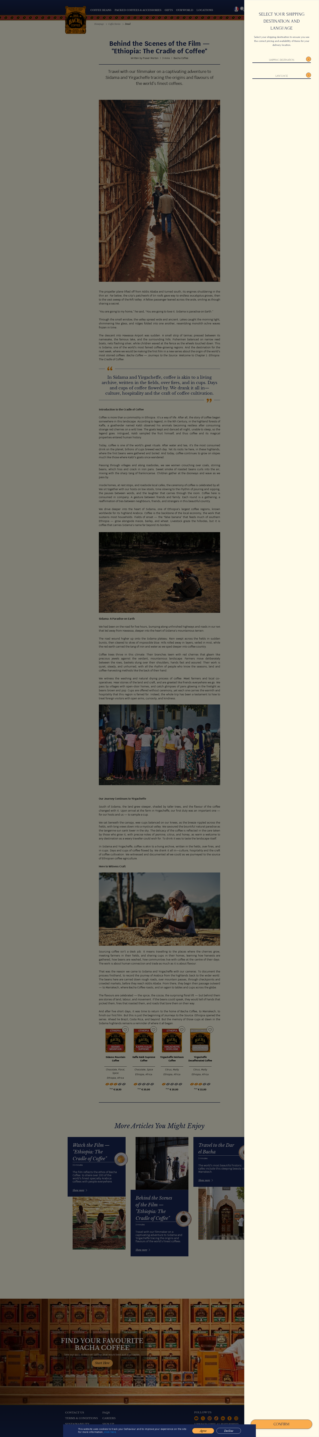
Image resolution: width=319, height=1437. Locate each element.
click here (110, 1432)
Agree (203, 1431)
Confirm (281, 1424)
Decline (228, 1431)
